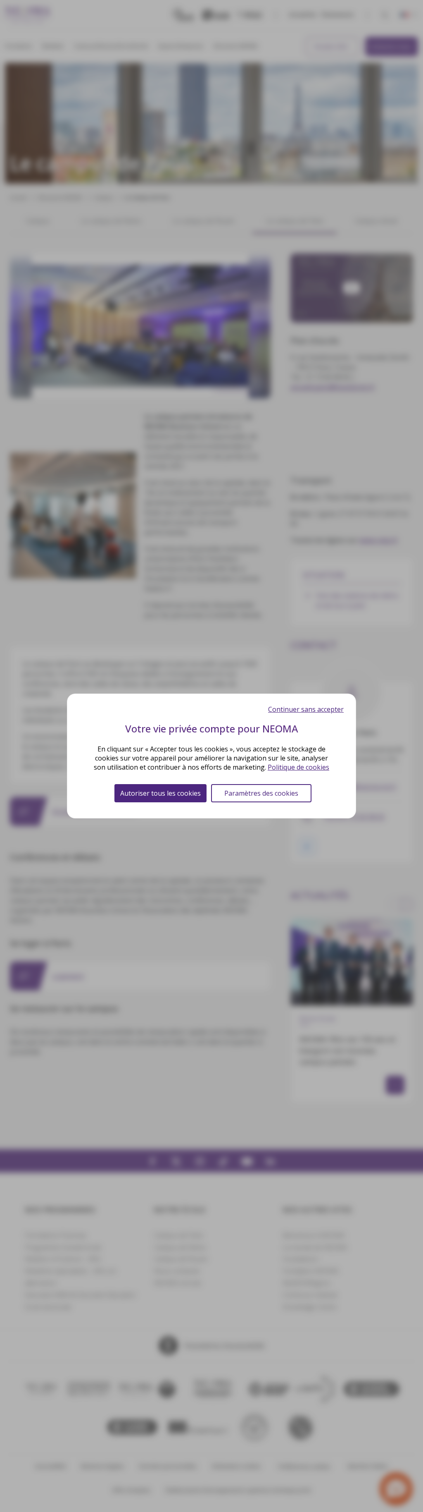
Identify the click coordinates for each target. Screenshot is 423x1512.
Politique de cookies (298, 767)
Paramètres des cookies (261, 793)
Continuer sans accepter (306, 709)
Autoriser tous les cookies (160, 793)
